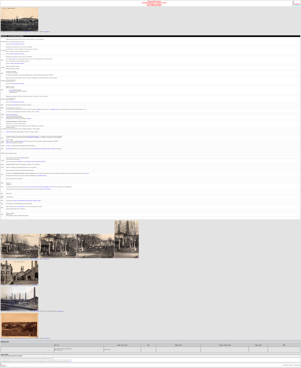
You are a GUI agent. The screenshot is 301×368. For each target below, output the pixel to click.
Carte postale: (35, 259)
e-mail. (53, 358)
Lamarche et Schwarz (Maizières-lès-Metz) (35, 161)
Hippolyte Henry (54, 109)
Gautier (14, 59)
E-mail (70, 361)
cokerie (21, 157)
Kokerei (14, 105)
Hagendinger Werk (42, 175)
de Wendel (19, 161)
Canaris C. (8, 145)
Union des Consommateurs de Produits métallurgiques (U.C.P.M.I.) (40, 186)
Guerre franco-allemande (11, 114)
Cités (2, 338)
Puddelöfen (36, 137)
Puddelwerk (29, 137)
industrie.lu (46, 31)
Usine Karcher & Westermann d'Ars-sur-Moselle (44, 148)
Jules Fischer (9, 142)
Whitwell (32, 136)
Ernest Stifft (9, 131)
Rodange (39, 109)
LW (7, 139)
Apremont (11, 91)
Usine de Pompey (46, 189)
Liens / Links (4, 354)
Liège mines (22, 141)
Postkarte (16, 285)
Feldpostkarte (27, 31)
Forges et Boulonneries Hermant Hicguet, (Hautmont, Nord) (27, 200)
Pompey (29, 118)
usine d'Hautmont (21, 206)
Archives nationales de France (17, 44)
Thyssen (87, 173)
